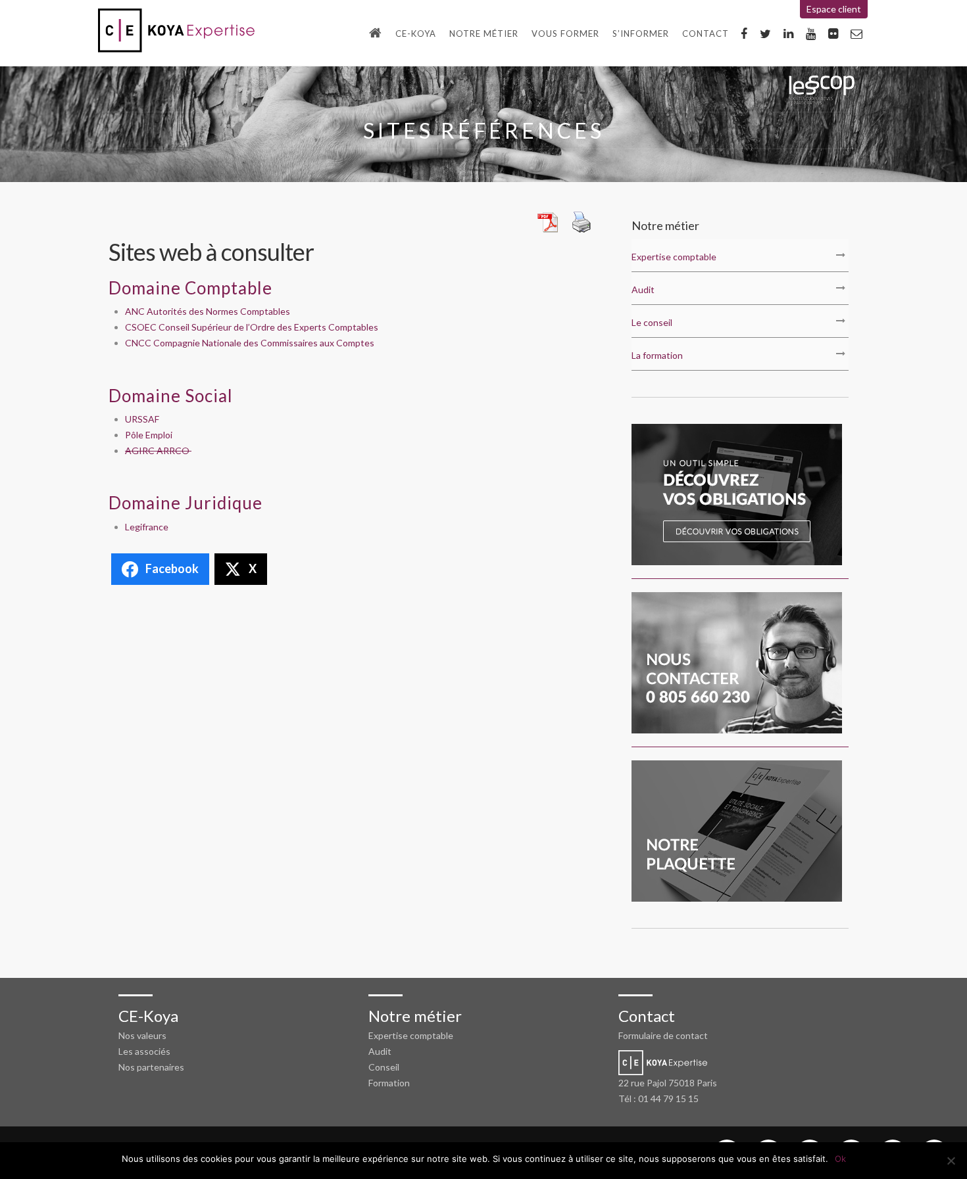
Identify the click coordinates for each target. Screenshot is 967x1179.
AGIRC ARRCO (158, 450)
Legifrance (146, 526)
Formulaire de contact (663, 1035)
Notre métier (483, 33)
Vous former (565, 33)
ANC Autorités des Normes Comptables (208, 311)
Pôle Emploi (148, 434)
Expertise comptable (674, 256)
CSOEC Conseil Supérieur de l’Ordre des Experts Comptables (252, 327)
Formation (389, 1082)
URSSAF (143, 419)
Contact (705, 33)
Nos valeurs (142, 1035)
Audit (643, 289)
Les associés (144, 1051)
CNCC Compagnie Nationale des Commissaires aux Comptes (250, 342)
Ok (840, 1158)
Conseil (383, 1067)
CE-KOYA (415, 33)
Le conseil (652, 322)
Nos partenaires (151, 1067)
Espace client (833, 8)
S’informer (640, 33)
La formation (657, 355)
